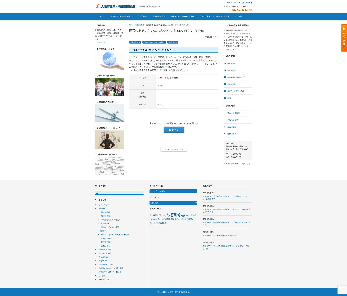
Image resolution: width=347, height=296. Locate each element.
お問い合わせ (104, 279)
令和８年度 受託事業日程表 (182, 16)
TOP (130, 25)
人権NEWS (103, 261)
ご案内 (156, 215)
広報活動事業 (232, 120)
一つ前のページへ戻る (173, 149)
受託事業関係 (171, 219)
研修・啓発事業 (233, 113)
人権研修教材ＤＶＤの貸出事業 (111, 268)
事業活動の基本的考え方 (236, 77)
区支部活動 (231, 127)
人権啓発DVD (139, 25)
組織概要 (102, 209)
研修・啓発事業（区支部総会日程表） (116, 235)
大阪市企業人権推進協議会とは (121, 16)
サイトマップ (104, 205)
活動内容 (143, 16)
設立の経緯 (231, 70)
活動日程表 (231, 134)
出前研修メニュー (106, 264)
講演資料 (161, 223)
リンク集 (238, 16)
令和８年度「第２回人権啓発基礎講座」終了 (220, 236)
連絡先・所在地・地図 (235, 91)
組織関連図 (231, 84)
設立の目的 (231, 64)
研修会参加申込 (159, 16)
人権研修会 (177, 215)
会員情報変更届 (222, 16)
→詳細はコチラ (101, 42)
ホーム (100, 16)
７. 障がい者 (173, 42)
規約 (229, 98)
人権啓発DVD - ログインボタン (154, 42)
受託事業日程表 (105, 250)
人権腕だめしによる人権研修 (110, 272)
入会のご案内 (205, 16)
